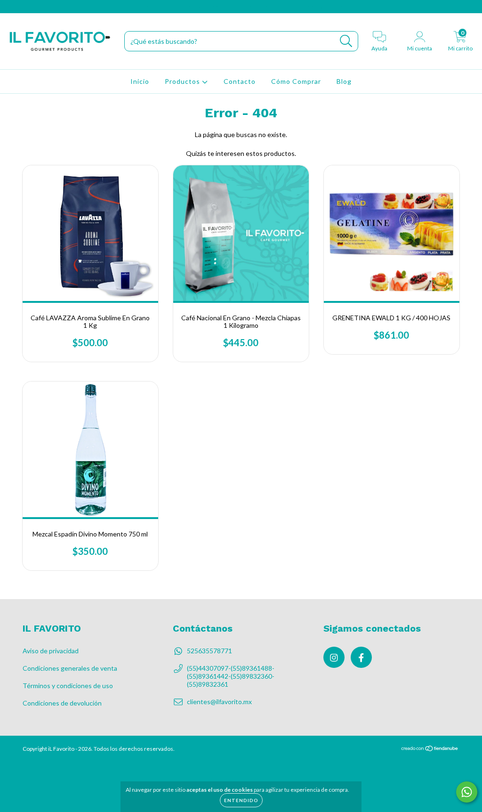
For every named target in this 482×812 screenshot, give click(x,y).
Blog (344, 81)
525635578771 (209, 651)
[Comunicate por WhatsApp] (466, 792)
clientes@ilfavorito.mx (219, 702)
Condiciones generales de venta (70, 668)
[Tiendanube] (430, 749)
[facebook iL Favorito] (27, 6)
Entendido (241, 800)
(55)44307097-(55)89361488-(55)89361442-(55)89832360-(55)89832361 (230, 676)
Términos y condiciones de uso (68, 686)
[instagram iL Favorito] (14, 6)
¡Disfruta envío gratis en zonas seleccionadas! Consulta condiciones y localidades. (241, 6)
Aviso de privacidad (51, 651)
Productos (183, 81)
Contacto (240, 81)
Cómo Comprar (296, 81)
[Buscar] (346, 41)
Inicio (139, 81)
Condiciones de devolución (62, 703)
